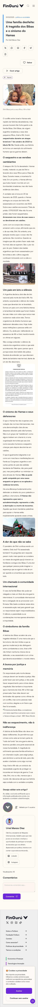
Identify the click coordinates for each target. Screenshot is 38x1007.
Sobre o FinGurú (12, 931)
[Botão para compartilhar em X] (5, 47)
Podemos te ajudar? (32, 1001)
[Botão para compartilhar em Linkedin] (18, 47)
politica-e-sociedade (23, 17)
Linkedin (14, 856)
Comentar (10, 896)
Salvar (29, 62)
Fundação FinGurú (12, 935)
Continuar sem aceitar (19, 998)
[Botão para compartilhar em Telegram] (30, 47)
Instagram (14, 862)
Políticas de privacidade (14, 946)
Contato (9, 939)
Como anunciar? (12, 942)
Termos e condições (13, 950)
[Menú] (33, 5)
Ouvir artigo (15, 71)
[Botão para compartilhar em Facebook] (24, 47)
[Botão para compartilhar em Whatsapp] (11, 47)
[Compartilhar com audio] (5, 54)
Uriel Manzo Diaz (14, 40)
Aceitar (19, 991)
